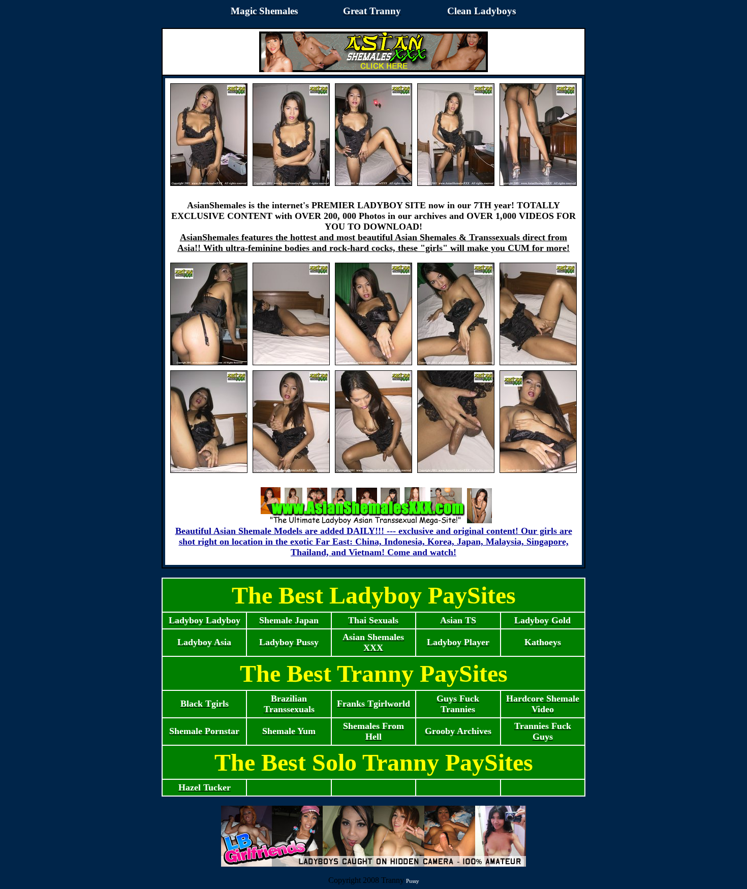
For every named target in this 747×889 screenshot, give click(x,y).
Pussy (412, 881)
